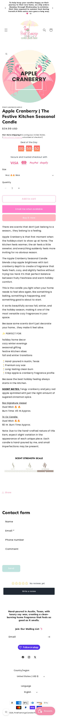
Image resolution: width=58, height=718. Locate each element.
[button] (6, 30)
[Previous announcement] (5, 8)
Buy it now (29, 217)
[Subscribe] (49, 636)
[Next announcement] (53, 8)
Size (4, 169)
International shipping (12, 137)
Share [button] (8, 492)
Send (11, 568)
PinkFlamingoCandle (23, 713)
